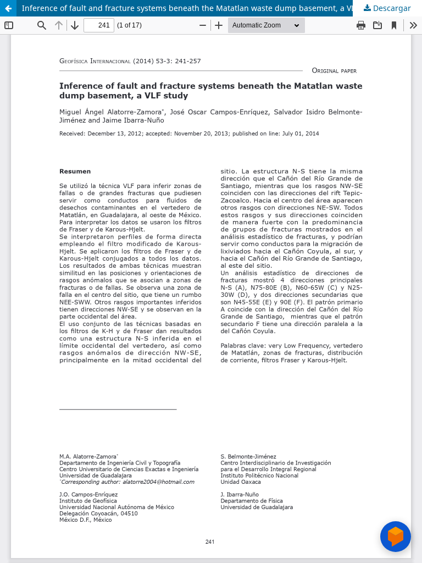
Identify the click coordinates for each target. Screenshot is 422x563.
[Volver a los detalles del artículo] (8, 8)
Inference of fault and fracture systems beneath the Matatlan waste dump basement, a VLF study (201, 8)
